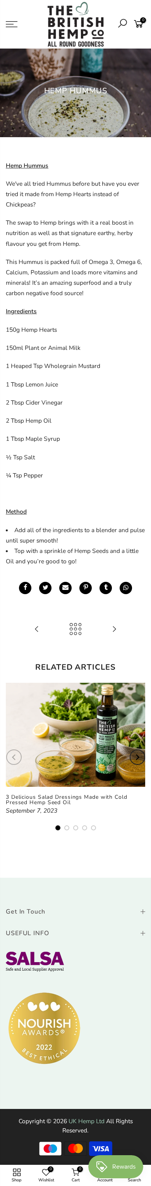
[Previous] (14, 757)
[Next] (137, 757)
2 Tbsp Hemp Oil (28, 421)
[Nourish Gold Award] (44, 1028)
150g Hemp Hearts (31, 330)
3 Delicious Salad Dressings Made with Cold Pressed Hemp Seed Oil (66, 799)
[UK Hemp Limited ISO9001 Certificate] (35, 961)
